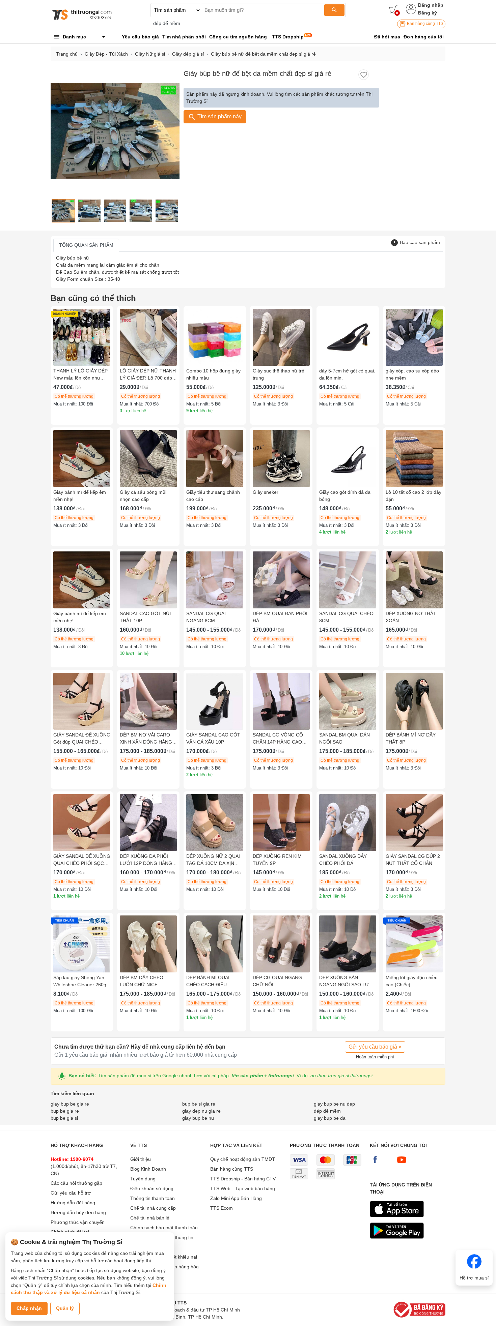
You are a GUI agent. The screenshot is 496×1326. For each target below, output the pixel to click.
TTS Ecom (221, 1208)
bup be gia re (65, 1111)
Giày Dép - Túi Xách (106, 54)
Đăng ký (427, 13)
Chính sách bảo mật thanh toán (164, 1227)
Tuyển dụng (143, 1178)
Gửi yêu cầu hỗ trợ (71, 1193)
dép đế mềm (166, 23)
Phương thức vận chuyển (78, 1222)
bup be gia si (64, 1118)
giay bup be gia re (70, 1104)
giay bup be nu (198, 1118)
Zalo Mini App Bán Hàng (236, 1198)
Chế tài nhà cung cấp (153, 1208)
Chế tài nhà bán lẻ (149, 1217)
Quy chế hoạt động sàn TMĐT (242, 1159)
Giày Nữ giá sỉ (150, 54)
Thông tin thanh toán (152, 1198)
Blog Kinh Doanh (148, 1169)
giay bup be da (330, 1118)
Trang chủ (67, 54)
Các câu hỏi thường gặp (76, 1183)
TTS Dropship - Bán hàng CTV (243, 1178)
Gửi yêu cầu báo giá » (375, 1047)
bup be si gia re (198, 1104)
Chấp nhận (29, 1308)
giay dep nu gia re (201, 1111)
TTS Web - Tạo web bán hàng (242, 1188)
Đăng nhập (430, 5)
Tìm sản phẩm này (219, 116)
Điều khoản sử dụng (151, 1188)
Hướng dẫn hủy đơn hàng (78, 1212)
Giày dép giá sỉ (188, 54)
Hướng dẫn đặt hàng (73, 1202)
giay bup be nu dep (334, 1104)
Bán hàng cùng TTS (424, 23)
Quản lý (65, 1308)
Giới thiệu (140, 1159)
